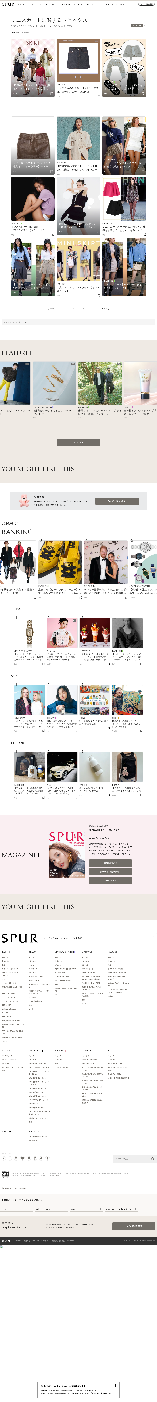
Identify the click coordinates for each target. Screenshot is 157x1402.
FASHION (22, 4)
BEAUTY (33, 4)
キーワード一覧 (15, 322)
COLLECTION (106, 4)
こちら (57, 1175)
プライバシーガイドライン (40, 1241)
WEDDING (121, 4)
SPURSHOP (71, 1241)
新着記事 (15, 32)
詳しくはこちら (106, 1393)
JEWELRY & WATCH (49, 4)
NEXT (104, 309)
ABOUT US (17, 1241)
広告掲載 (27, 1241)
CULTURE (78, 4)
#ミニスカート (136, 25)
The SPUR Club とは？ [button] (117, 501)
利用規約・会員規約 (58, 1241)
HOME (5, 322)
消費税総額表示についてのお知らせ (14, 1188)
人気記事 (25, 33)
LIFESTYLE (66, 4)
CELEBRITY (91, 4)
